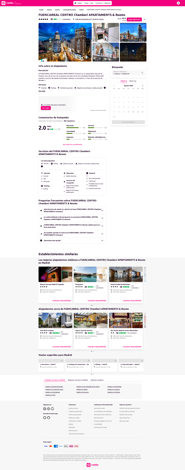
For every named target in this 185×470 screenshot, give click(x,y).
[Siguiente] (142, 86)
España (57, 9)
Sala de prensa (73, 430)
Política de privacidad (75, 414)
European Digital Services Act (103, 421)
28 (133, 112)
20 (128, 107)
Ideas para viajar (124, 421)
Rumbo (41, 9)
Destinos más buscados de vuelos (129, 408)
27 (128, 112)
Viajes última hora (124, 418)
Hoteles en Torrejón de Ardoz (54, 389)
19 (123, 107)
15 (138, 102)
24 (114, 112)
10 (114, 102)
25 (119, 112)
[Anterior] (114, 86)
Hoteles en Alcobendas (115, 386)
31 (114, 116)
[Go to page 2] (92, 305)
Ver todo (42, 91)
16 (142, 102)
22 (138, 107)
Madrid (80, 3)
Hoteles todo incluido (125, 414)
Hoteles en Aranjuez (114, 389)
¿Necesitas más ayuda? (52, 240)
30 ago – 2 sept (88, 3)
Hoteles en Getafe (82, 389)
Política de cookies (74, 418)
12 (123, 102)
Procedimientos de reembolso (103, 411)
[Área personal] (179, 3)
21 (133, 107)
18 (119, 107)
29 (138, 112)
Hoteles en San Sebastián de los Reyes (88, 386)
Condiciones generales (75, 411)
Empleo (71, 424)
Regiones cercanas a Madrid (78, 380)
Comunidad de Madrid (69, 9)
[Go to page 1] (91, 305)
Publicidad (72, 427)
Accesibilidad (98, 424)
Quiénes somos (73, 408)
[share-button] (144, 19)
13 (128, 102)
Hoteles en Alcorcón (83, 392)
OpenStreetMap (102, 110)
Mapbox (94, 110)
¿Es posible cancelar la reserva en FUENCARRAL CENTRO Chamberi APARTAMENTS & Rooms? (69, 234)
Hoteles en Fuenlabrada (52, 392)
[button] (65, 42)
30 (142, 112)
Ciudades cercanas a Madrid (55, 380)
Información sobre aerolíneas (102, 414)
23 (142, 107)
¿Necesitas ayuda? (99, 408)
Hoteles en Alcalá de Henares (54, 386)
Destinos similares (97, 380)
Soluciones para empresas (76, 434)
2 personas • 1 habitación (103, 3)
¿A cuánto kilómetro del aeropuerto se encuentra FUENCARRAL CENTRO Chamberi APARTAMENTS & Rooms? (71, 218)
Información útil (98, 418)
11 (119, 102)
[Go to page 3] (93, 305)
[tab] (54, 380)
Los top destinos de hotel (127, 411)
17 (114, 107)
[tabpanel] (92, 391)
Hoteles (49, 9)
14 (133, 102)
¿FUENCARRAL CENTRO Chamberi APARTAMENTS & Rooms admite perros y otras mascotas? (72, 226)
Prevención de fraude (100, 427)
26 (123, 112)
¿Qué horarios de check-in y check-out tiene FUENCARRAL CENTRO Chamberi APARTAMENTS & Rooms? (72, 210)
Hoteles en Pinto (50, 395)
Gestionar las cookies (75, 421)
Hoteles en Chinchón (114, 392)
